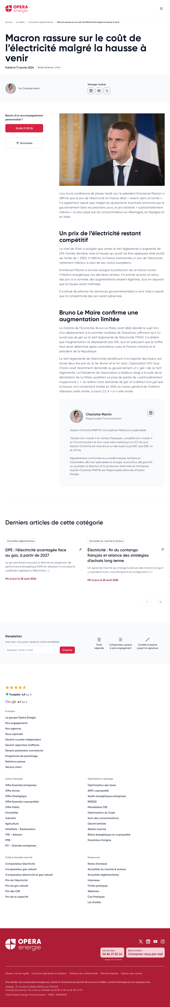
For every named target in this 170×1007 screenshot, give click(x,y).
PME (7, 840)
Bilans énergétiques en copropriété (109, 834)
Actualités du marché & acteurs (106, 540)
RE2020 (92, 801)
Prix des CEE (12, 891)
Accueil (9, 22)
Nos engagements (16, 723)
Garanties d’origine (99, 840)
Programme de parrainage (21, 756)
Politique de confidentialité (83, 973)
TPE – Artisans (13, 834)
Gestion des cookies (131, 973)
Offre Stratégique (16, 796)
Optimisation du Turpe (101, 812)
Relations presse (15, 761)
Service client (13, 767)
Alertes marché (97, 829)
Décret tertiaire (97, 823)
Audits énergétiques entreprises (107, 796)
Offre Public (12, 807)
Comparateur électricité (20, 863)
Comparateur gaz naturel (21, 869)
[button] (147, 601)
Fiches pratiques (98, 885)
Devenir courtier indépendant (23, 739)
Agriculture (12, 823)
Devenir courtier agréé (17, 973)
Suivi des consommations (103, 818)
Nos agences (13, 728)
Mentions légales (109, 973)
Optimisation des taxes (102, 785)
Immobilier (11, 812)
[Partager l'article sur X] (107, 90)
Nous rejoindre (14, 734)
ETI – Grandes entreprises (20, 845)
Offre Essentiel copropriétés (22, 801)
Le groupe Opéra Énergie (20, 717)
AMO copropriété (98, 790)
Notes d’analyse (97, 863)
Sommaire (26, 143)
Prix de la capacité (16, 896)
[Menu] (161, 9)
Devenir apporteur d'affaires (22, 745)
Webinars (93, 891)
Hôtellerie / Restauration (20, 829)
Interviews (94, 880)
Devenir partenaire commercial (24, 750)
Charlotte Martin (31, 88)
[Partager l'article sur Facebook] (99, 90)
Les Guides (94, 902)
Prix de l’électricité (16, 880)
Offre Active (12, 790)
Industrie (10, 818)
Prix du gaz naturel (16, 885)
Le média (20, 22)
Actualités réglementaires (41, 22)
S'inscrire (67, 650)
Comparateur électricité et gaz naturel (29, 874)
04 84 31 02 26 (24, 128)
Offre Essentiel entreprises (21, 785)
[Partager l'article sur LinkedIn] (91, 90)
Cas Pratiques (96, 896)
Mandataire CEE (97, 807)
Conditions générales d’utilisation (49, 973)
